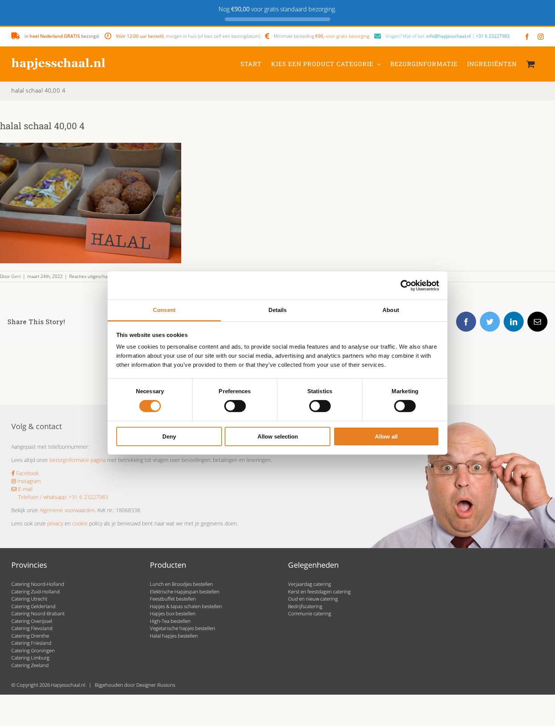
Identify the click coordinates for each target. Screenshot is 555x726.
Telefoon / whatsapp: (43, 496)
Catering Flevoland (31, 628)
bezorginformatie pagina (77, 459)
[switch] (235, 406)
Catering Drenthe (30, 635)
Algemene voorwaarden (67, 510)
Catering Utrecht (29, 598)
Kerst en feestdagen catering (319, 591)
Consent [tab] (164, 310)
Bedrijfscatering (305, 606)
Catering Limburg (30, 657)
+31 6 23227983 (493, 36)
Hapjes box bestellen (173, 613)
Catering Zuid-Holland (35, 591)
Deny (169, 436)
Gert (16, 276)
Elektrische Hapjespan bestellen (184, 591)
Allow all (386, 436)
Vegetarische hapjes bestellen (182, 628)
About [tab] (390, 310)
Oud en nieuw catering (313, 598)
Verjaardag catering (309, 584)
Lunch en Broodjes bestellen (181, 584)
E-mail (24, 489)
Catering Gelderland (33, 606)
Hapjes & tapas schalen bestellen (186, 606)
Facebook (27, 473)
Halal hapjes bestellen (174, 635)
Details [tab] (277, 310)
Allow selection (277, 436)
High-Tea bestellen (170, 621)
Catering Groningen (33, 650)
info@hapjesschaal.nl (448, 36)
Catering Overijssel (31, 621)
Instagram (28, 481)
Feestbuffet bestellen (173, 598)
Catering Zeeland (30, 665)
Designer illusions (155, 684)
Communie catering (309, 613)
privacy (55, 523)
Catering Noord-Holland (37, 584)
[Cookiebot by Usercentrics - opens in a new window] (406, 285)
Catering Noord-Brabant (38, 613)
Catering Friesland (31, 642)
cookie (80, 523)
